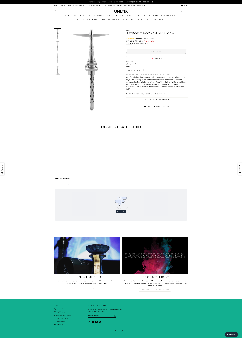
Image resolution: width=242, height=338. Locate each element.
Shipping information (157, 100)
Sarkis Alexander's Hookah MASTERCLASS (123, 19)
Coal (156, 16)
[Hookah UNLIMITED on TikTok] (100, 321)
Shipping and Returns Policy (96, 5)
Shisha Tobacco (115, 16)
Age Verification (65, 5)
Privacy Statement (79, 5)
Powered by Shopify (121, 330)
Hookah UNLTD (169, 16)
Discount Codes (156, 19)
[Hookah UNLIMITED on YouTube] (96, 321)
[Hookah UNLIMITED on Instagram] (89, 321)
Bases (147, 16)
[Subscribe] (115, 315)
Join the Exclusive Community (155, 290)
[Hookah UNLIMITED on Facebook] (93, 321)
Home (68, 16)
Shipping (129, 43)
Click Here (87, 287)
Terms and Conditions (115, 5)
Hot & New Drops (83, 16)
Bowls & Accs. (134, 16)
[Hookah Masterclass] (155, 255)
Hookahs (99, 16)
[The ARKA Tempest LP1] (87, 255)
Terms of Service (129, 5)
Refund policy (141, 5)
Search (56, 5)
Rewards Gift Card (87, 19)
